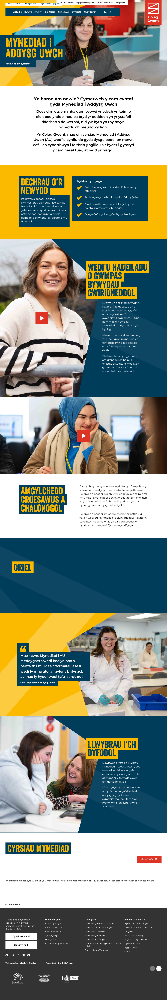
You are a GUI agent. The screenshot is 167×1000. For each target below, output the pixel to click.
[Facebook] (6, 955)
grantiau (112, 360)
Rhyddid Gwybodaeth (136, 939)
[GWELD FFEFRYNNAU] (149, 996)
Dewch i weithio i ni (105, 3)
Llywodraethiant (132, 943)
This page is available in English (20, 963)
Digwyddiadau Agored (85, 3)
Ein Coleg (50, 12)
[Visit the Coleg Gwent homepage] (153, 12)
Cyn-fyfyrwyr (51, 935)
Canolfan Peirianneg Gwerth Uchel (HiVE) (103, 945)
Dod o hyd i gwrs (54, 923)
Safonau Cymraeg (133, 935)
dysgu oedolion (107, 140)
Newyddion (120, 3)
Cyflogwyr (63, 12)
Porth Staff (51, 963)
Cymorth (77, 12)
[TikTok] (17, 955)
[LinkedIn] (23, 955)
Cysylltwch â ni (21, 936)
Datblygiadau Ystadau (96, 950)
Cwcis (127, 951)
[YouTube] (28, 955)
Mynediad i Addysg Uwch (51, 4)
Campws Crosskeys (95, 931)
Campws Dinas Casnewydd (99, 927)
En (105, 12)
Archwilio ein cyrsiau (17, 64)
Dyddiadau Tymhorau (56, 943)
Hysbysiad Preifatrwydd (136, 923)
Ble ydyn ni (19, 945)
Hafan (9, 4)
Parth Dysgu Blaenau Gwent (100, 923)
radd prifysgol (101, 150)
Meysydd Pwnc (31, 4)
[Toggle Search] (110, 12)
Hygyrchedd (131, 947)
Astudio (18, 4)
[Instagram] (12, 955)
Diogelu (128, 931)
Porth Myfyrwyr (65, 963)
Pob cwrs (14, 904)
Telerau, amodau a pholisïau (138, 927)
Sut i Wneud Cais (54, 927)
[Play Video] (41, 318)
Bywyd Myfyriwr (33, 12)
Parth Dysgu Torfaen (95, 935)
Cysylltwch (90, 12)
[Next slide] (20, 592)
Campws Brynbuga (95, 939)
